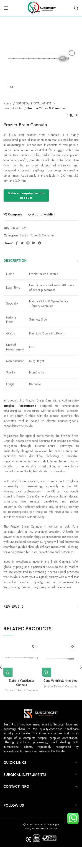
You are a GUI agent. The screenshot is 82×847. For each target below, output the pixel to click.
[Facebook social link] (16, 243)
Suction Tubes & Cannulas (46, 108)
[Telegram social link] (39, 243)
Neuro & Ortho (13, 108)
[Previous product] (67, 115)
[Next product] (76, 115)
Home (7, 103)
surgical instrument (19, 405)
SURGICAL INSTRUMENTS (34, 103)
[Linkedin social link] (33, 243)
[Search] (76, 8)
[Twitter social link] (22, 243)
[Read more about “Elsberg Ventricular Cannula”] (8, 672)
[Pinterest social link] (28, 243)
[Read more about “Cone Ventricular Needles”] (46, 672)
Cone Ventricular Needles (60, 681)
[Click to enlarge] (11, 87)
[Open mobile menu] (5, 8)
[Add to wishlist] (34, 646)
